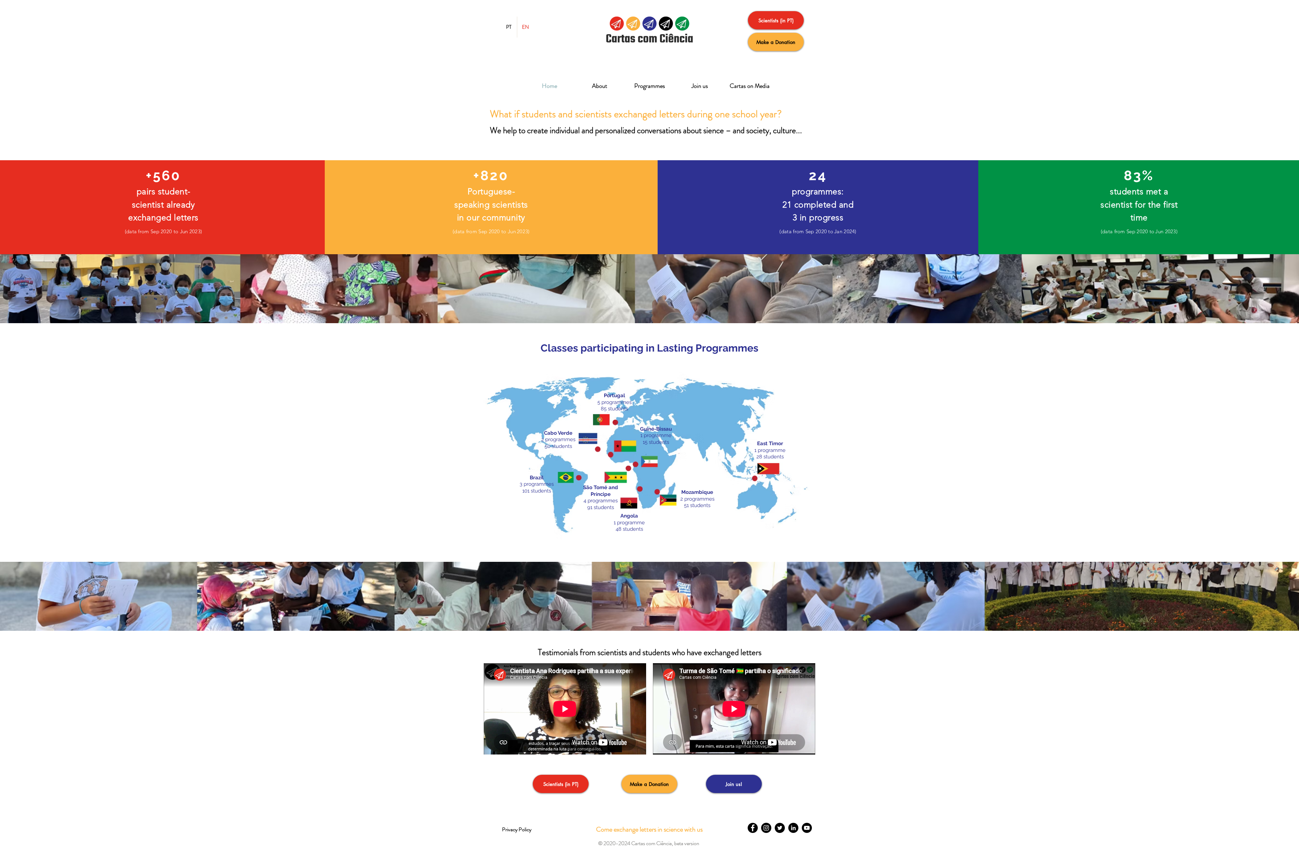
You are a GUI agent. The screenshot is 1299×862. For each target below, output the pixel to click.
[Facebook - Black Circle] (753, 828)
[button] (648, 843)
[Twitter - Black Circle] (780, 828)
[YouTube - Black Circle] (807, 828)
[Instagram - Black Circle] (766, 828)
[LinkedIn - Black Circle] (793, 828)
